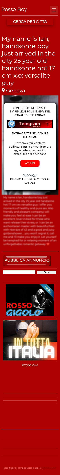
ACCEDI (30, 163)
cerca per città (30, 21)
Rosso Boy (14, 9)
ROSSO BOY (50, 468)
